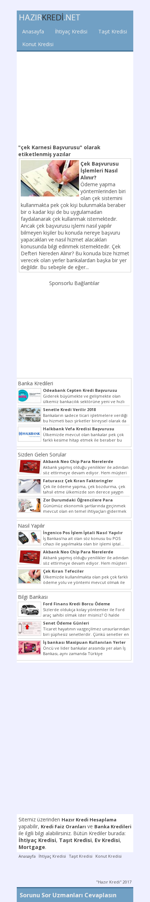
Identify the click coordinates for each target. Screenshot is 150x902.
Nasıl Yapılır (31, 525)
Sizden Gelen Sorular (42, 454)
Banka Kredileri (35, 383)
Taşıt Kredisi (112, 31)
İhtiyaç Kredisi (71, 31)
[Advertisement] (75, 97)
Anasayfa (33, 31)
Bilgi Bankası (33, 596)
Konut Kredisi (38, 44)
